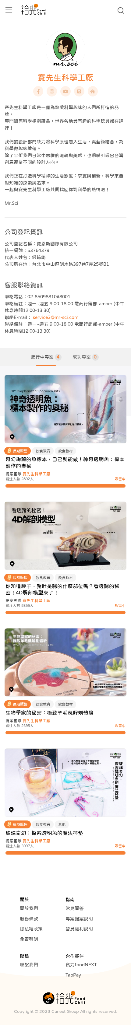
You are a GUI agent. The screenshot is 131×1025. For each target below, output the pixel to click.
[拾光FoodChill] (33, 9)
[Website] (93, 91)
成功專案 (85, 357)
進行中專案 (45, 357)
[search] (121, 12)
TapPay (73, 975)
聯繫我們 (29, 964)
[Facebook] (38, 91)
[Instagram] (52, 91)
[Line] (79, 91)
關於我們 (29, 908)
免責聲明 (29, 939)
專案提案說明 (79, 918)
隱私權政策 (31, 928)
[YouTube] (65, 91)
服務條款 (29, 918)
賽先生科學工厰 (36, 474)
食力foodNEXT (81, 964)
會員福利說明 (79, 928)
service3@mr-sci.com (55, 317)
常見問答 (75, 908)
